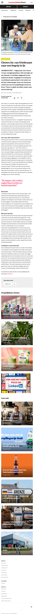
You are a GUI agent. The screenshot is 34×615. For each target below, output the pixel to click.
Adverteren (4, 593)
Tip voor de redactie (6, 598)
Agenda (3, 583)
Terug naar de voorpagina (10, 16)
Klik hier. (10, 273)
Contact (3, 591)
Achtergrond (4, 577)
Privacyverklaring (6, 600)
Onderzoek (4, 572)
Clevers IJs (8, 284)
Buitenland (4, 574)
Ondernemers (4, 10)
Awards (25, 6)
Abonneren (4, 596)
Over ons (3, 589)
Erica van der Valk (6, 92)
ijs (14, 284)
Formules (21, 10)
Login (31, 2)
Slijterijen (28, 10)
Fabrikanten (13, 10)
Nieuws (8, 6)
